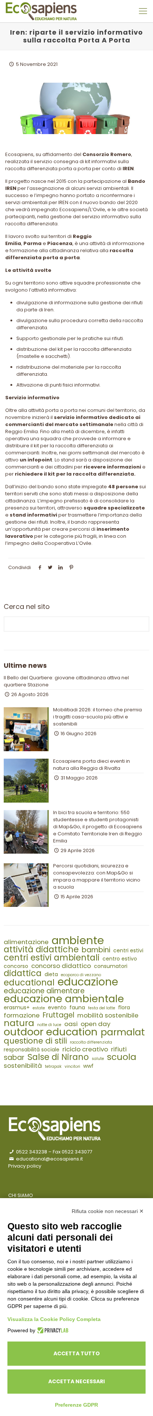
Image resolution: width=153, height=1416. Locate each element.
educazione (88, 981)
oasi (71, 1024)
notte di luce (49, 1025)
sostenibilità (23, 1065)
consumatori (110, 966)
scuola (121, 1056)
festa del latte (101, 1008)
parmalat (123, 1032)
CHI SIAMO (20, 1195)
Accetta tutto (76, 1353)
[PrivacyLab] (51, 1330)
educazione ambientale (64, 998)
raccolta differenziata (91, 1042)
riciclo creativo (85, 1049)
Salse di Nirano (58, 1057)
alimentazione (26, 942)
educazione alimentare (44, 990)
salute (98, 1058)
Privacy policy (24, 1165)
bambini (96, 949)
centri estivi (128, 950)
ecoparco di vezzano (81, 975)
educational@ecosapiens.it (49, 1158)
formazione (22, 1015)
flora (124, 1007)
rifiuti (119, 1049)
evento (57, 1007)
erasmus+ (17, 1007)
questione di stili (35, 1040)
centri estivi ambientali (52, 957)
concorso (16, 966)
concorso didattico (61, 965)
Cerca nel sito (27, 607)
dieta (51, 974)
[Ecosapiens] (41, 11)
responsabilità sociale (31, 1049)
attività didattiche (41, 949)
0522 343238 (31, 1151)
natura (19, 1022)
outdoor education (51, 1031)
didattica (23, 973)
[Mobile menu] (143, 11)
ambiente (78, 940)
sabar (14, 1057)
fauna (77, 1007)
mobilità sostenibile (108, 1015)
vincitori (72, 1066)
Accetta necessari (76, 1381)
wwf (88, 1066)
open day (95, 1024)
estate (39, 1008)
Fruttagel (58, 1015)
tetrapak (53, 1066)
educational (29, 982)
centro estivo (119, 958)
